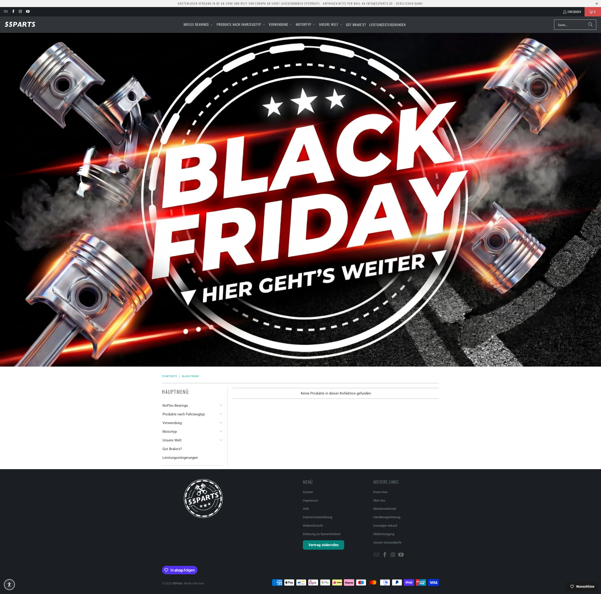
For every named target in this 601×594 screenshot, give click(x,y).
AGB (306, 508)
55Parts (177, 583)
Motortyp (169, 431)
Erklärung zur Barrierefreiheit (321, 534)
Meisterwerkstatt (384, 508)
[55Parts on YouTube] (28, 12)
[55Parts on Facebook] (13, 12)
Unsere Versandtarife (387, 542)
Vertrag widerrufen (323, 545)
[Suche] (590, 24)
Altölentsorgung (383, 534)
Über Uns (379, 500)
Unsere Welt (171, 440)
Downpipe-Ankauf (385, 525)
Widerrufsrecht (313, 525)
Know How (380, 492)
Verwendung (172, 423)
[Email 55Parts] (6, 12)
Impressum (310, 500)
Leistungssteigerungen (180, 458)
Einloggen (574, 12)
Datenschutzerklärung (317, 517)
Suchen (308, 492)
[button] (199, 25)
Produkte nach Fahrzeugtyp (183, 414)
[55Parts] (20, 25)
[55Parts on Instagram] (20, 12)
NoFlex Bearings (175, 405)
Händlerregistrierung (386, 517)
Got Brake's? (172, 449)
